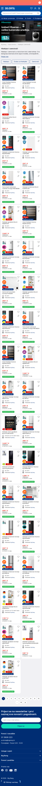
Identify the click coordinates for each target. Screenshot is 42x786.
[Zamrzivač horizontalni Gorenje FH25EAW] (11, 292)
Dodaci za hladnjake (20, 61)
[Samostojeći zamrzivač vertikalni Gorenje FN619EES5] (31, 327)
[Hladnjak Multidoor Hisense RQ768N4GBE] (31, 467)
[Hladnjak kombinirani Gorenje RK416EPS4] (11, 572)
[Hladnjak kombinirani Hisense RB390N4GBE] (31, 607)
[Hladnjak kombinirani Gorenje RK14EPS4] (31, 397)
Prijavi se (21, 726)
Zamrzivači (35, 61)
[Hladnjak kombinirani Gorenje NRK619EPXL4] (31, 432)
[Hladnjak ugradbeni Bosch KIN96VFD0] (11, 222)
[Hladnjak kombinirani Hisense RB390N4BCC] (11, 502)
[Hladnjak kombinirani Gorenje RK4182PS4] (11, 537)
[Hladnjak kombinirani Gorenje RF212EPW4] (31, 572)
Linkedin (15, 770)
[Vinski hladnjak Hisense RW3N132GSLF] (31, 222)
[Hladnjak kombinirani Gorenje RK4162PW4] (31, 257)
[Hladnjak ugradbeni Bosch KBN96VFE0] (31, 362)
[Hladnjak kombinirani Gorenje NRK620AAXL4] (11, 257)
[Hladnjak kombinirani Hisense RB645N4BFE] (31, 537)
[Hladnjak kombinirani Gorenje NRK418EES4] (31, 117)
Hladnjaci (6, 61)
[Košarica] (39, 8)
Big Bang (12, 87)
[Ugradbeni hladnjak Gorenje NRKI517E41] (11, 397)
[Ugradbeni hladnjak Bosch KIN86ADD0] (11, 607)
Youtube (11, 770)
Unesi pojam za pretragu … (18, 13)
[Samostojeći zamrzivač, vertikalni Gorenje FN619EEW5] (11, 187)
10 (38, 698)
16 (21, 702)
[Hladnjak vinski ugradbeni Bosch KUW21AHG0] (11, 432)
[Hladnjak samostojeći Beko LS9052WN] (31, 152)
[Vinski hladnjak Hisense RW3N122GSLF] (11, 82)
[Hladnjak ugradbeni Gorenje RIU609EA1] (31, 502)
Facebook (2, 770)
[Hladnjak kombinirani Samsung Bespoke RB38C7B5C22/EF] (11, 467)
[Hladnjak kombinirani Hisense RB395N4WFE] (11, 152)
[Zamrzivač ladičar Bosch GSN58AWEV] (11, 117)
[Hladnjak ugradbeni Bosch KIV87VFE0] (11, 676)
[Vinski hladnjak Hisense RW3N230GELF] (11, 362)
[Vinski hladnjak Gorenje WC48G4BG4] (31, 82)
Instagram (6, 770)
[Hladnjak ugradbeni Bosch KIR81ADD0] (31, 292)
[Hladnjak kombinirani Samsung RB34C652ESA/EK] (31, 641)
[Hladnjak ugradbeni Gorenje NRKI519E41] (11, 641)
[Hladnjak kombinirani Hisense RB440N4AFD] (11, 327)
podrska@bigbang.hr (8, 740)
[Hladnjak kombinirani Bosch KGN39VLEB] (31, 187)
